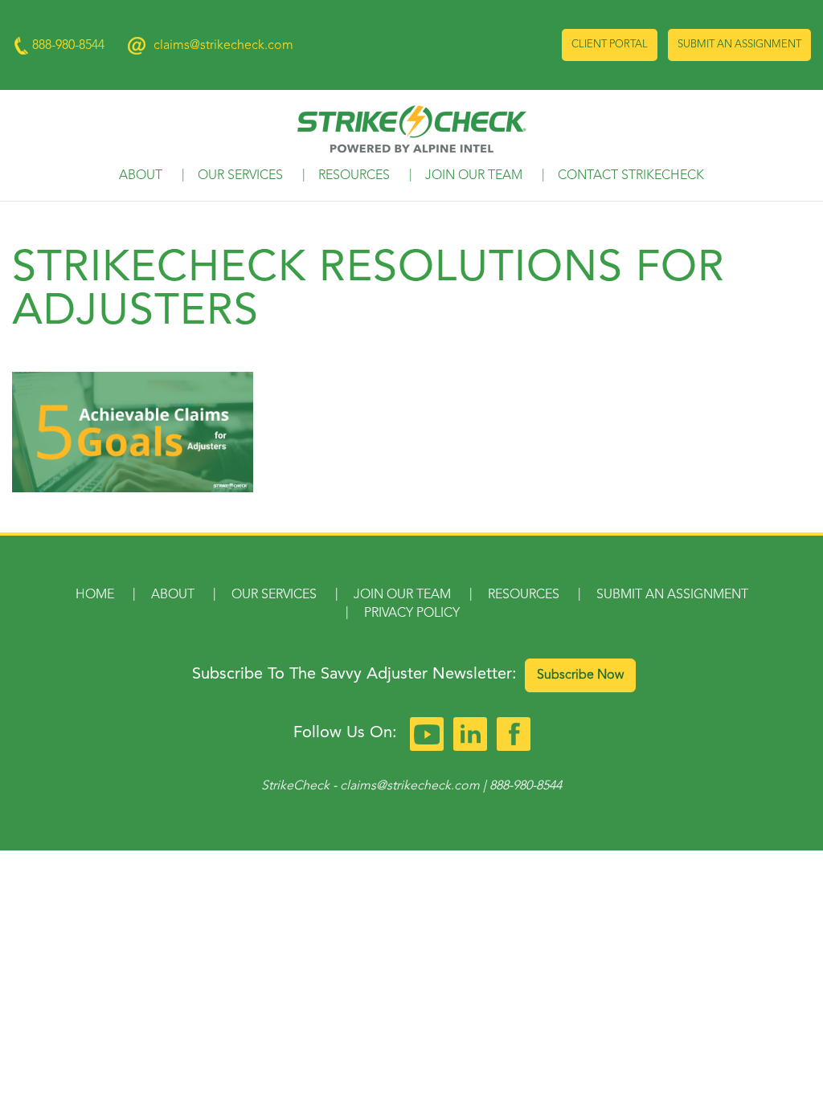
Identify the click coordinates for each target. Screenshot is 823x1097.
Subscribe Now (580, 675)
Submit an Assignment (739, 44)
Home (95, 595)
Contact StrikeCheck (631, 175)
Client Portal (609, 44)
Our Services (240, 175)
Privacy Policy (412, 613)
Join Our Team (473, 175)
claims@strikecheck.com (223, 45)
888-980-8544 (525, 786)
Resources (354, 175)
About (140, 175)
